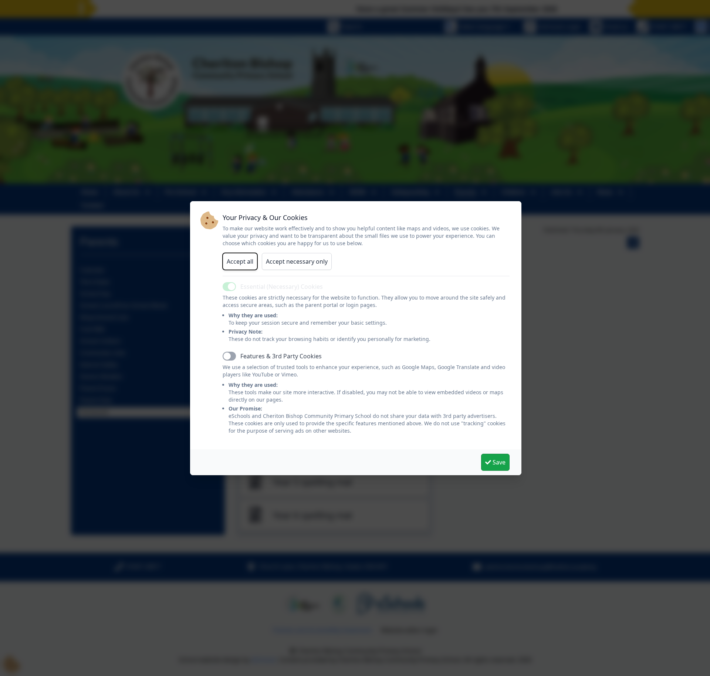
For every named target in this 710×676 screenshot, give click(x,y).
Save (498, 462)
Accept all (240, 261)
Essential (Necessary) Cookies (281, 287)
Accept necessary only (297, 261)
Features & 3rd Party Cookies (281, 356)
